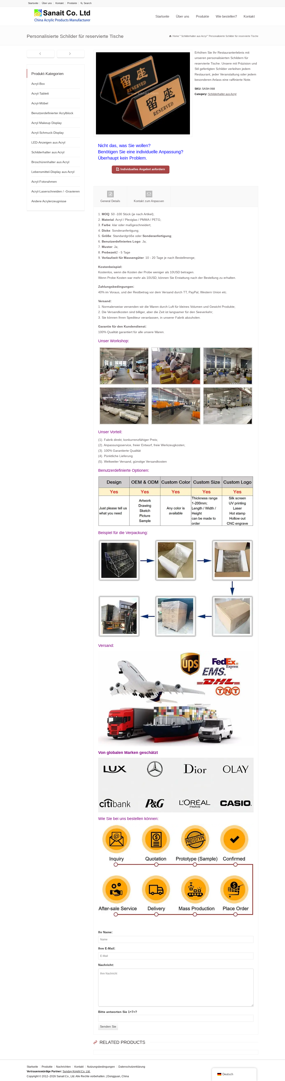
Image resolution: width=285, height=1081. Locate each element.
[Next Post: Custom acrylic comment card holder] (71, 54)
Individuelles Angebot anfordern (142, 169)
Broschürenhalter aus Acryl (50, 162)
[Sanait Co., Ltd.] (62, 16)
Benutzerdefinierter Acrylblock (52, 113)
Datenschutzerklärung (131, 1066)
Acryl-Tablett (40, 93)
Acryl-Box (38, 83)
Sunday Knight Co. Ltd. (76, 1071)
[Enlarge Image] (143, 53)
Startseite (33, 3)
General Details (110, 201)
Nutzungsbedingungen (101, 1066)
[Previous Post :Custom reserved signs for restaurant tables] (41, 54)
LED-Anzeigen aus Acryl (48, 142)
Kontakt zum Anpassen (149, 201)
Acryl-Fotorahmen (44, 181)
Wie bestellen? (226, 16)
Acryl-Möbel (39, 103)
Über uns (47, 3)
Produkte (72, 3)
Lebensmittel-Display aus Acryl (52, 172)
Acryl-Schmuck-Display (47, 132)
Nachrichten (63, 1066)
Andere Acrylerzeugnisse (48, 201)
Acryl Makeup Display (46, 123)
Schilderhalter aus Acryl (222, 94)
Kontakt (59, 3)
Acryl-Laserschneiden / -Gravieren (55, 191)
